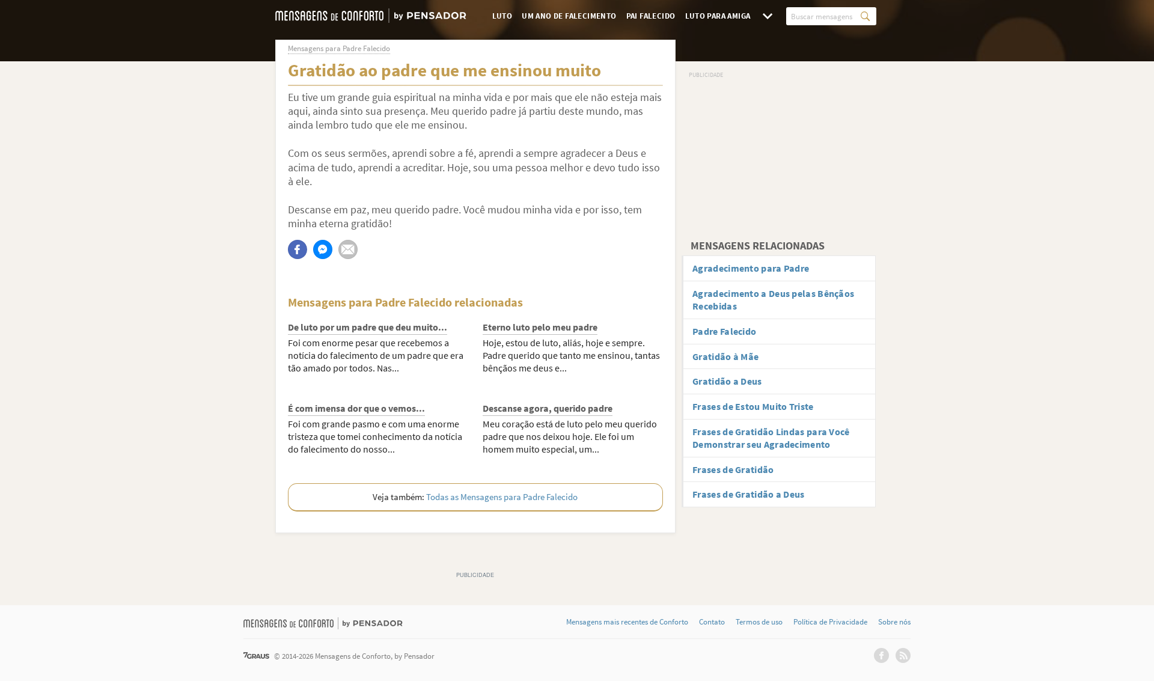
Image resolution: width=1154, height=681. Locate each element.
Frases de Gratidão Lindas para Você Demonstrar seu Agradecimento (771, 438)
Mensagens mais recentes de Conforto (627, 622)
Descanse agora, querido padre (547, 408)
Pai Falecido (651, 16)
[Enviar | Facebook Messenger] (322, 249)
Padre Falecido (724, 331)
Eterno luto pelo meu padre (540, 327)
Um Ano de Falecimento (569, 16)
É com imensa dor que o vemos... (356, 408)
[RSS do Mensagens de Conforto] (903, 655)
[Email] (348, 249)
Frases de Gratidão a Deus (748, 494)
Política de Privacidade (830, 622)
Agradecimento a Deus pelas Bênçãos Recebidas (773, 299)
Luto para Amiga (718, 16)
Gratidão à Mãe (725, 356)
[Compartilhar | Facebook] (297, 249)
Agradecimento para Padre (750, 268)
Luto (502, 16)
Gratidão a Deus (727, 381)
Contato (712, 622)
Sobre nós (894, 622)
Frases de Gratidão (733, 469)
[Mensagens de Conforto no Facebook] (881, 655)
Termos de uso (759, 622)
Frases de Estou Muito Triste (752, 406)
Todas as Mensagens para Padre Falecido (502, 496)
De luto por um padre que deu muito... (367, 327)
